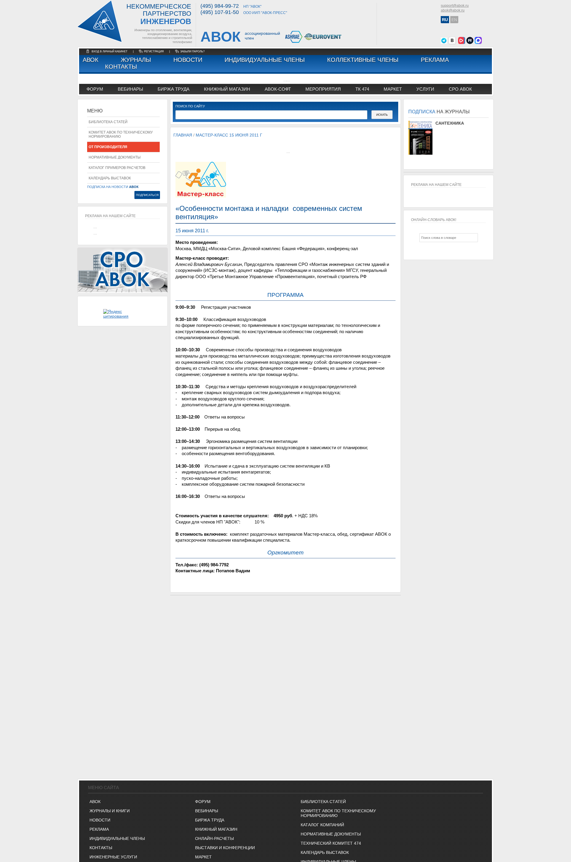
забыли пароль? (192, 51)
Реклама (435, 60)
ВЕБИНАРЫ (206, 810)
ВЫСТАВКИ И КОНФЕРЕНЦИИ (225, 847)
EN (454, 19)
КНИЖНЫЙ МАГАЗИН (216, 829)
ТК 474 (362, 89)
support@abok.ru (455, 6)
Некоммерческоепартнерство (158, 14)
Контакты (121, 66)
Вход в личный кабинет (110, 51)
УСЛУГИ (425, 89)
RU (445, 19)
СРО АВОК (460, 89)
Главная (182, 135)
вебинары (130, 89)
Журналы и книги (110, 810)
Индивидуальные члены (265, 60)
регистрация (154, 51)
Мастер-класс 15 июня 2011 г (229, 135)
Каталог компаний (322, 824)
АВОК (90, 60)
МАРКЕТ (393, 89)
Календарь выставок (110, 178)
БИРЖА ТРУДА (209, 820)
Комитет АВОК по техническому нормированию (121, 134)
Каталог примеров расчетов (117, 168)
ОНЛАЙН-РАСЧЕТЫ (214, 838)
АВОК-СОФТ (278, 89)
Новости (187, 60)
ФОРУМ (95, 89)
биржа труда (173, 89)
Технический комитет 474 (331, 843)
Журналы (136, 60)
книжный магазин (227, 89)
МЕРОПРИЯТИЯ (323, 89)
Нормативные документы (115, 157)
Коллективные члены (363, 60)
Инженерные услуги (113, 857)
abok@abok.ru (453, 10)
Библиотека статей (108, 122)
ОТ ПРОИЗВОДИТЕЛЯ (108, 147)
